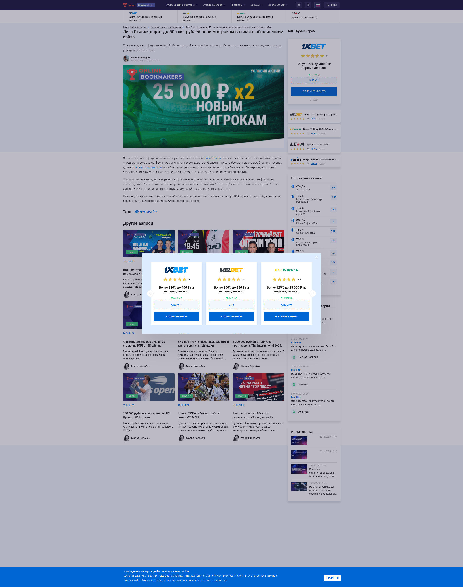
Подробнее (234, 580)
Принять (332, 577)
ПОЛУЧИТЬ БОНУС (176, 316)
